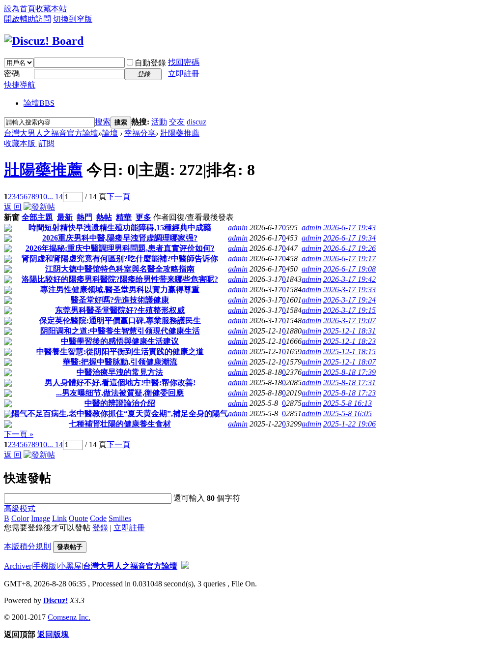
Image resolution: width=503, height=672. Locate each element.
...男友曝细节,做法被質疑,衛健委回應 (120, 393)
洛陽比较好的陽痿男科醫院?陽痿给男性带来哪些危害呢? (120, 279)
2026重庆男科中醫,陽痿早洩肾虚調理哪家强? (119, 238)
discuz (196, 122)
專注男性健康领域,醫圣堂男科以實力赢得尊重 (119, 289)
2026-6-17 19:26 (349, 248)
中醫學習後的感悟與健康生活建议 (120, 341)
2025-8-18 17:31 (349, 382)
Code (98, 518)
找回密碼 (183, 62)
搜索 (103, 122)
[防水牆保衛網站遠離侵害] (185, 566)
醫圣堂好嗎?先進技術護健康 (120, 300)
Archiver (17, 566)
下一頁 (118, 196)
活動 (159, 122)
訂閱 (47, 143)
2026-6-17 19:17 (349, 258)
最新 (65, 217)
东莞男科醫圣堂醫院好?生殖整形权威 (120, 310)
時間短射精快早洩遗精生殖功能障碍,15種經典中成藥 (119, 227)
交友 (177, 122)
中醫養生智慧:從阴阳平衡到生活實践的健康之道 (120, 351)
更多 (143, 217)
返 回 (13, 207)
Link (59, 518)
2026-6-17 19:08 (349, 269)
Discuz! (55, 600)
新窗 (12, 217)
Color (20, 518)
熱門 (84, 217)
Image (40, 518)
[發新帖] (39, 207)
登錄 (100, 527)
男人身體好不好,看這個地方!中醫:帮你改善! (120, 382)
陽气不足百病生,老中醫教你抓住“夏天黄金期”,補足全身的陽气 (120, 413)
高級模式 (19, 508)
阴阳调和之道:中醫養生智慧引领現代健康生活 (120, 331)
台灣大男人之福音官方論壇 (51, 133)
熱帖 (104, 217)
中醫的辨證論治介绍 (119, 403)
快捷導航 (19, 85)
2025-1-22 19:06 (349, 424)
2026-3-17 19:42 (349, 279)
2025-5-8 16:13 (347, 403)
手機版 (44, 566)
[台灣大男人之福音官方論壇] (44, 40)
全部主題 (37, 217)
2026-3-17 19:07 (349, 320)
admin (238, 227)
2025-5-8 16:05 (347, 413)
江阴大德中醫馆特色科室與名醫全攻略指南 (120, 269)
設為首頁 (19, 8)
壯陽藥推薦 (179, 133)
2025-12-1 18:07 (349, 362)
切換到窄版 (72, 19)
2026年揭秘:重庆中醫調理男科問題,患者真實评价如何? (120, 248)
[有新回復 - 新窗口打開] (8, 229)
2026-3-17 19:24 (349, 300)
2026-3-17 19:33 (349, 289)
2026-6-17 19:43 (349, 227)
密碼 (12, 73)
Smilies (120, 518)
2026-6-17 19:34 (349, 238)
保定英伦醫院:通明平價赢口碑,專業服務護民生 (120, 320)
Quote (78, 518)
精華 (124, 217)
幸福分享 (140, 133)
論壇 (39, 103)
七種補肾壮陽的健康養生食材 (120, 424)
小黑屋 (70, 566)
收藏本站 (51, 8)
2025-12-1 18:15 (349, 351)
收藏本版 (20, 143)
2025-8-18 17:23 (349, 393)
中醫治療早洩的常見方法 (120, 372)
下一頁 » (18, 434)
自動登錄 (150, 63)
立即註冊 (183, 73)
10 (43, 196)
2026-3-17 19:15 (349, 310)
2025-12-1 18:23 (349, 341)
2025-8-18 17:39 (349, 372)
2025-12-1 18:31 (349, 331)
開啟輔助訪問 (27, 19)
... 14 (55, 196)
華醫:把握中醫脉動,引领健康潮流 (120, 362)
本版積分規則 (27, 546)
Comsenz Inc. (69, 617)
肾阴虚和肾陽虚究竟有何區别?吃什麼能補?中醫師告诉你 (120, 258)
